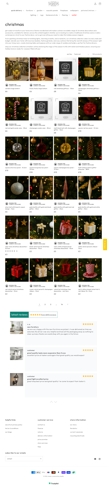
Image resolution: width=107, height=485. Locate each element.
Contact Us (41, 425)
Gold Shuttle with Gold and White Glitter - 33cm (89, 208)
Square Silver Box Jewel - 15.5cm (16, 167)
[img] (35, 315)
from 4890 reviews (48, 315)
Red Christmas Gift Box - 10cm (64, 88)
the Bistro (73, 428)
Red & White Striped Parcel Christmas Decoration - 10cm (63, 247)
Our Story (73, 425)
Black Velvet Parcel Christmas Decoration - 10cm (39, 247)
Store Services (43, 443)
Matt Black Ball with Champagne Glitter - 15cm (65, 129)
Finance (40, 428)
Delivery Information (45, 436)
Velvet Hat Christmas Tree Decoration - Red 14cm (62, 290)
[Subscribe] (40, 458)
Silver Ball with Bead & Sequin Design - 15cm (15, 208)
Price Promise (43, 439)
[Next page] (67, 304)
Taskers (50, 476)
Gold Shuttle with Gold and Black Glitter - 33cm (40, 208)
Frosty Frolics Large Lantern (38, 88)
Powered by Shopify (58, 476)
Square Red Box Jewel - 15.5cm (88, 128)
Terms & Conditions (11, 428)
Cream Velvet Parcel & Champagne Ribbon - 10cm (41, 290)
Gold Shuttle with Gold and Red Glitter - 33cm (64, 208)
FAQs (39, 447)
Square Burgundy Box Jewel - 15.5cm (39, 168)
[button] (7, 3)
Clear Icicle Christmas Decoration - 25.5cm (16, 247)
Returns (40, 432)
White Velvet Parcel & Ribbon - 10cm (88, 247)
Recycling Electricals (77, 436)
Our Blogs (8, 432)
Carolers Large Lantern (12, 88)
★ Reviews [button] (105, 244)
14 (62, 304)
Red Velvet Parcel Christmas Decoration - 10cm (14, 290)
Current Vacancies (76, 432)
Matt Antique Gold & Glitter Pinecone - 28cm (87, 168)
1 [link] (39, 304)
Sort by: (69, 54)
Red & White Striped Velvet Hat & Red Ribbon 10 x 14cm (89, 290)
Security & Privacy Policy (13, 425)
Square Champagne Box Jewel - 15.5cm (64, 168)
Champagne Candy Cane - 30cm (40, 128)
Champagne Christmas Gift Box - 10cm (89, 89)
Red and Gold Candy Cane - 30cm (16, 128)
